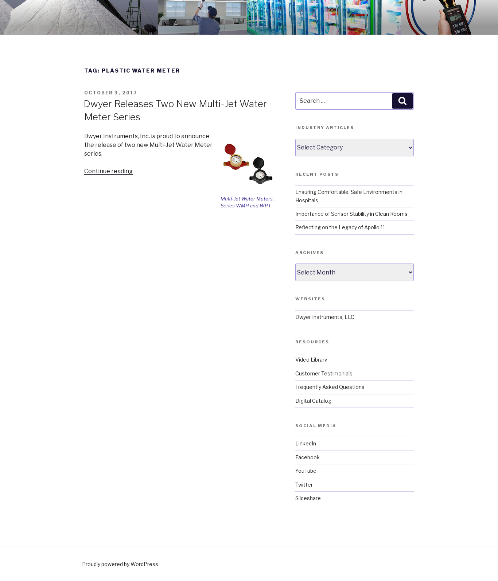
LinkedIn (305, 443)
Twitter (304, 484)
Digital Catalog (313, 401)
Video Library (311, 359)
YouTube (305, 471)
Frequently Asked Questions (330, 387)
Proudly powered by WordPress (120, 564)
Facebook (307, 457)
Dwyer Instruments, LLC (324, 317)
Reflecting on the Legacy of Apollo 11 (340, 227)
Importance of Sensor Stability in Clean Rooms (351, 214)
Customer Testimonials (324, 373)
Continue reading (108, 171)
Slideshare (308, 498)
